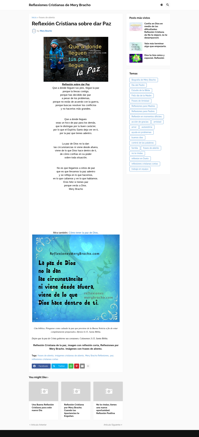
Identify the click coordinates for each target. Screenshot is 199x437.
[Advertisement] (76, 212)
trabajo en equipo (140, 169)
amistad (157, 122)
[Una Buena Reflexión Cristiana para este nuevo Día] (43, 391)
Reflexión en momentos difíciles (147, 116)
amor (134, 127)
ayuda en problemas (141, 132)
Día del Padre (138, 85)
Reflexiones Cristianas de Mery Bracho (60, 5)
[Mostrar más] (88, 366)
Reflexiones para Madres (143, 106)
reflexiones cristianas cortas (45, 359)
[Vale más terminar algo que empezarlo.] (135, 46)
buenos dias (137, 137)
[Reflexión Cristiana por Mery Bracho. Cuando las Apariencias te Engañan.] (76, 391)
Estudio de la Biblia (141, 90)
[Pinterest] (76, 366)
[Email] (82, 366)
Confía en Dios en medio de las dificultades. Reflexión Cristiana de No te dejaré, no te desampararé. (155, 30)
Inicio (34, 17)
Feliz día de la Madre (142, 95)
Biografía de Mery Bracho (144, 80)
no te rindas (137, 153)
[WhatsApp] (70, 366)
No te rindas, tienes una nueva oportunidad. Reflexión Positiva (106, 409)
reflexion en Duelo (140, 158)
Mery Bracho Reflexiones (97, 355)
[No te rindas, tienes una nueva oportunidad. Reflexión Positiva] (108, 391)
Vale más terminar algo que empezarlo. (155, 45)
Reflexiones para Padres (143, 111)
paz (111, 355)
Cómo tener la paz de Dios (83, 232)
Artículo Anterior (38, 425)
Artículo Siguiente (112, 425)
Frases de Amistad (140, 101)
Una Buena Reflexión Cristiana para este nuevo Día (43, 407)
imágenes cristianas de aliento (69, 355)
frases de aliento (47, 17)
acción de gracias (140, 122)
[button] (161, 4)
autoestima (147, 127)
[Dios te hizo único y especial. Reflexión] (135, 58)
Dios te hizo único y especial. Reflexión (154, 56)
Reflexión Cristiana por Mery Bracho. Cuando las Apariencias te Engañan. (74, 410)
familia (135, 148)
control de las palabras (143, 143)
